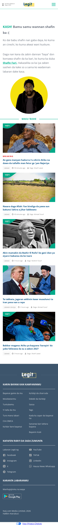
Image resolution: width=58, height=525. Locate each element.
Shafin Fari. (10, 63)
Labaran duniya (9, 307)
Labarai (6, 168)
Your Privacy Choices (32, 523)
